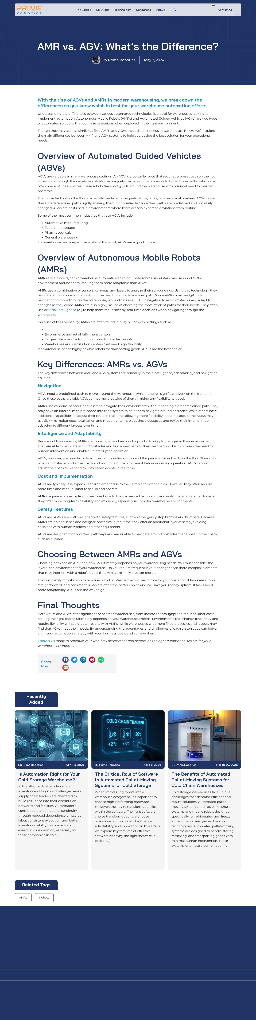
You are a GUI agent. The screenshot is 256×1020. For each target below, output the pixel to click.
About (160, 9)
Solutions (102, 9)
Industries (84, 9)
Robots (44, 897)
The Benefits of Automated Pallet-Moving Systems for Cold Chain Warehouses (201, 779)
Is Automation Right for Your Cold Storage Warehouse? (49, 777)
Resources (143, 9)
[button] (65, 660)
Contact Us (225, 9)
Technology (123, 9)
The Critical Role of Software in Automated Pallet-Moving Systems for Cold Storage (126, 779)
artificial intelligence (60, 310)
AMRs (23, 897)
